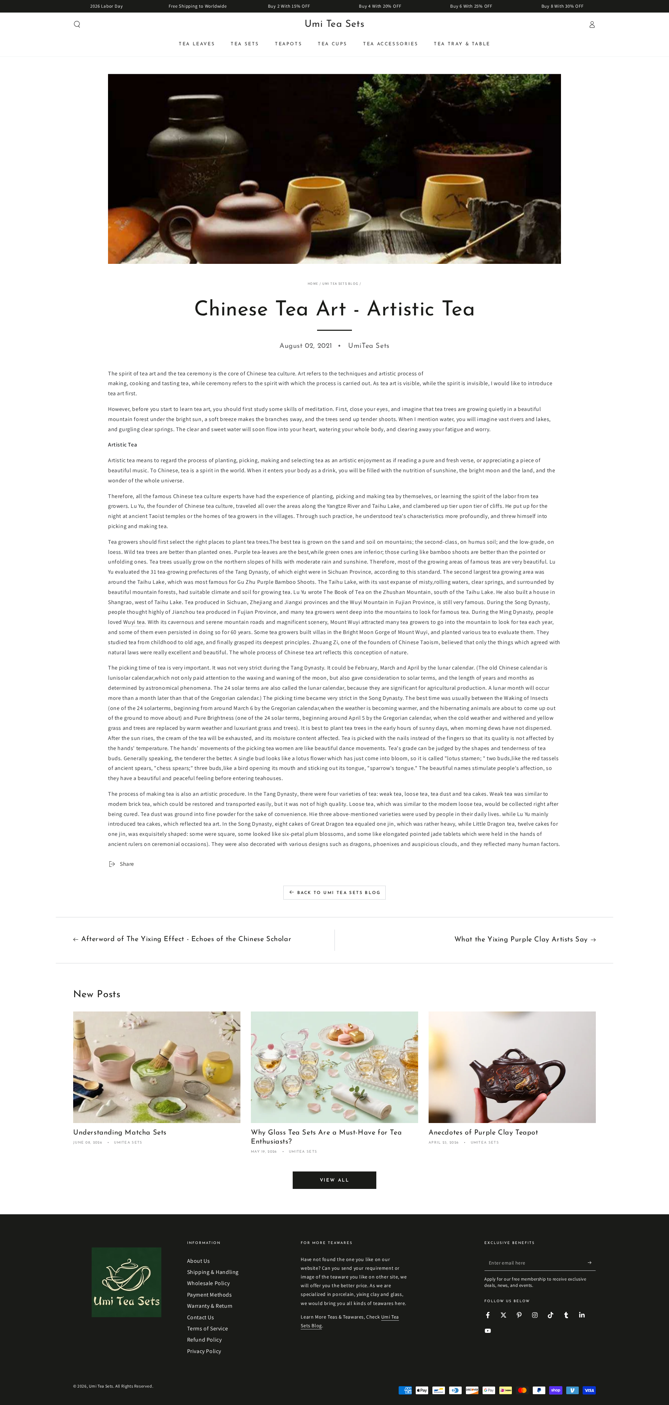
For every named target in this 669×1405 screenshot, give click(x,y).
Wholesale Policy (208, 1283)
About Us (198, 1261)
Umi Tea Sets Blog (340, 283)
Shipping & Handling (213, 1272)
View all (334, 1180)
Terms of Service (207, 1328)
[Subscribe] (592, 1262)
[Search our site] (77, 24)
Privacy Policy (204, 1351)
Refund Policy (204, 1339)
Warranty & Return (210, 1305)
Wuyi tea (134, 622)
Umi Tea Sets (101, 1386)
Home (313, 283)
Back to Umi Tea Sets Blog (338, 893)
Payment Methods (209, 1294)
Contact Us (200, 1317)
